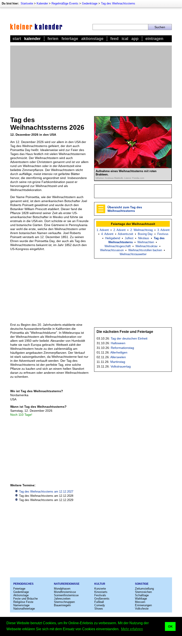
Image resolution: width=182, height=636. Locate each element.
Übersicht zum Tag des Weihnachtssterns (124, 209)
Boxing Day (145, 234)
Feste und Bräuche (25, 598)
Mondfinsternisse (65, 592)
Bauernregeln (62, 605)
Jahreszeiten (62, 598)
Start (16, 38)
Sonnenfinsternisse (66, 595)
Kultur (99, 583)
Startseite (27, 3)
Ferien (52, 38)
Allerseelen (118, 357)
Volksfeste (141, 608)
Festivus (162, 234)
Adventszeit (125, 234)
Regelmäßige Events (64, 3)
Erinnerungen (143, 605)
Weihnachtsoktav (146, 246)
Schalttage (142, 595)
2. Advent (119, 230)
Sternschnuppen (64, 602)
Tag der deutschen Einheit (129, 338)
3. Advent (163, 230)
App (134, 38)
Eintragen (154, 38)
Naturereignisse (66, 583)
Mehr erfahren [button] (132, 629)
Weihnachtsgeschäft (118, 246)
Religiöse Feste (23, 602)
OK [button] (170, 626)
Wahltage (141, 598)
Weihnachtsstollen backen (145, 250)
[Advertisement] (91, 77)
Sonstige (141, 583)
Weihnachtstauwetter (133, 254)
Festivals (100, 595)
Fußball (99, 602)
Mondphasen (62, 588)
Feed (114, 38)
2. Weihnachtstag (141, 230)
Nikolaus (143, 238)
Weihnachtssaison (112, 250)
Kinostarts (100, 592)
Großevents (101, 598)
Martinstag (117, 362)
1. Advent (103, 230)
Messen (140, 602)
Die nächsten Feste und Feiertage (125, 332)
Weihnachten (145, 242)
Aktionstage (92, 38)
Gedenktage (89, 3)
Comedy (99, 605)
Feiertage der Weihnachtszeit (133, 224)
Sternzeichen (143, 592)
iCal (125, 38)
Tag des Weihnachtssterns (118, 3)
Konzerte (100, 588)
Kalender (42, 3)
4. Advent (107, 234)
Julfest (129, 238)
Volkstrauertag (121, 366)
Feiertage (69, 38)
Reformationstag (122, 348)
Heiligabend (112, 238)
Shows (98, 608)
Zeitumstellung (144, 588)
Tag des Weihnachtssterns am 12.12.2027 (46, 491)
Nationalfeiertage (24, 608)
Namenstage (21, 605)
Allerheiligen (118, 352)
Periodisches (23, 583)
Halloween (118, 343)
